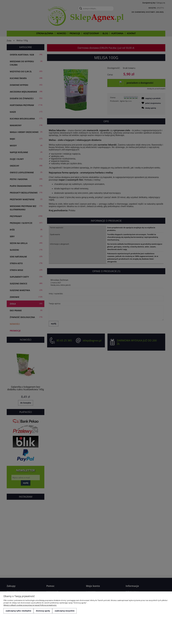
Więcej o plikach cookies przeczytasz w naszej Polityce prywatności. (30, 605)
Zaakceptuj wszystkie (64, 610)
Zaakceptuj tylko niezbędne (18, 610)
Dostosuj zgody (43, 610)
